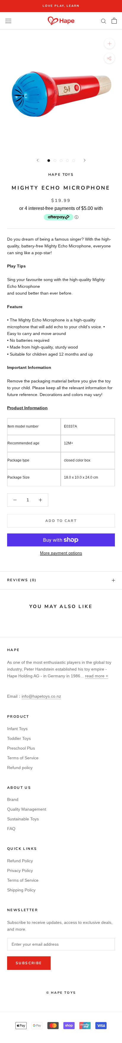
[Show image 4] (67, 160)
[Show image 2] (55, 160)
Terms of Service (22, 757)
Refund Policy (20, 860)
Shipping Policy (21, 890)
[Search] (103, 20)
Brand (12, 799)
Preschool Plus (21, 748)
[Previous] (37, 160)
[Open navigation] (8, 21)
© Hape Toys (61, 993)
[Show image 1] (48, 160)
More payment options (61, 553)
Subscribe (29, 963)
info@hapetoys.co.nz (41, 696)
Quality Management (26, 809)
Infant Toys (17, 728)
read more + (96, 676)
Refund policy (20, 767)
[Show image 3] (61, 160)
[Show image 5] (73, 160)
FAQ (11, 828)
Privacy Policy (20, 870)
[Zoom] (109, 43)
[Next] (85, 160)
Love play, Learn (61, 6)
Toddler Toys (19, 738)
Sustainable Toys (23, 819)
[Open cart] (114, 21)
